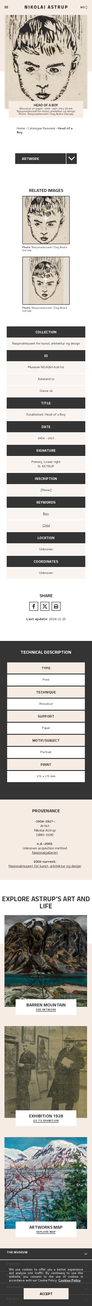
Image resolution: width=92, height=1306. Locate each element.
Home (21, 128)
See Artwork (46, 1010)
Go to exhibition (46, 1121)
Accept (46, 1293)
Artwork (30, 158)
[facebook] (33, 606)
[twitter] (44, 606)
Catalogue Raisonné (41, 128)
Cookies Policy (69, 1280)
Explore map (46, 1232)
